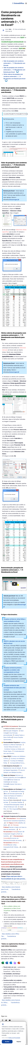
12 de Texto (12, 818)
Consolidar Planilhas (16, 802)
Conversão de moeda (15, 840)
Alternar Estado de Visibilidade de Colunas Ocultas (12, 782)
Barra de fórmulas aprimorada (13, 793)
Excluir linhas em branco (11, 747)
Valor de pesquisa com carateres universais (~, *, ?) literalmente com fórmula (14, 63)
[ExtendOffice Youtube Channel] (9, 1020)
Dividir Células (14, 847)
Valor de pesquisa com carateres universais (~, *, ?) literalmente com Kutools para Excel (14, 70)
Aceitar (7, 1041)
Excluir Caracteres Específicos (16, 820)
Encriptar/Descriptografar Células (14, 804)
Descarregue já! (14, 199)
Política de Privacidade (14, 1037)
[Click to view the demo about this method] (17, 72)
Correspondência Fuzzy (17, 763)
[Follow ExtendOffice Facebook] (2, 1020)
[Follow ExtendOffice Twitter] (6, 1020)
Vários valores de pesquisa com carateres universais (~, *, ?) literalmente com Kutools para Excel (14, 76)
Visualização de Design (17, 791)
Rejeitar (19, 1041)
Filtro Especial (13, 809)
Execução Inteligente (12, 731)
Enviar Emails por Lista (10, 807)
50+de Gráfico (13, 823)
